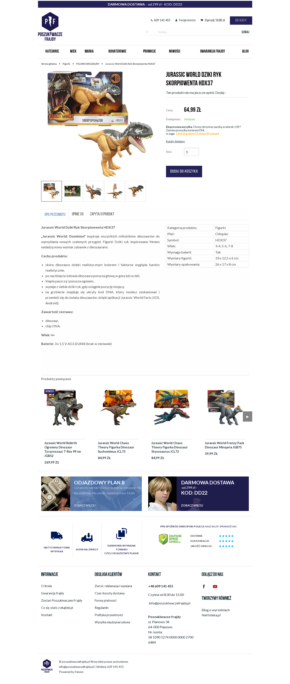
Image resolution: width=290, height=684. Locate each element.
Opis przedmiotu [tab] (55, 215)
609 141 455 (162, 20)
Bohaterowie (117, 52)
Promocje (149, 52)
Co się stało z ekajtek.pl (57, 608)
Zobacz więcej (85, 505)
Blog (245, 52)
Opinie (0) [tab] (78, 214)
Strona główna (49, 63)
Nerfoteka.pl (211, 615)
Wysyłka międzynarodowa (112, 622)
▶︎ (247, 416)
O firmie (46, 586)
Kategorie (52, 52)
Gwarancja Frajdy (212, 52)
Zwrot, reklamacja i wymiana (113, 586)
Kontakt (46, 615)
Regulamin (101, 608)
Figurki (66, 63)
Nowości (174, 52)
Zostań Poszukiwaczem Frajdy (61, 600)
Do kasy (241, 20)
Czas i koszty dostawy (110, 593)
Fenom (79, 672)
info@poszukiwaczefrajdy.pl (76, 666)
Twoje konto (187, 20)
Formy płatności (105, 600)
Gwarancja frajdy (52, 593)
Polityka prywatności (109, 615)
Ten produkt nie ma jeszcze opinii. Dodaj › (196, 92)
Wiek (73, 52)
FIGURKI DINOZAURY (87, 63)
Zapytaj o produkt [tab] (102, 214)
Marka (89, 52)
